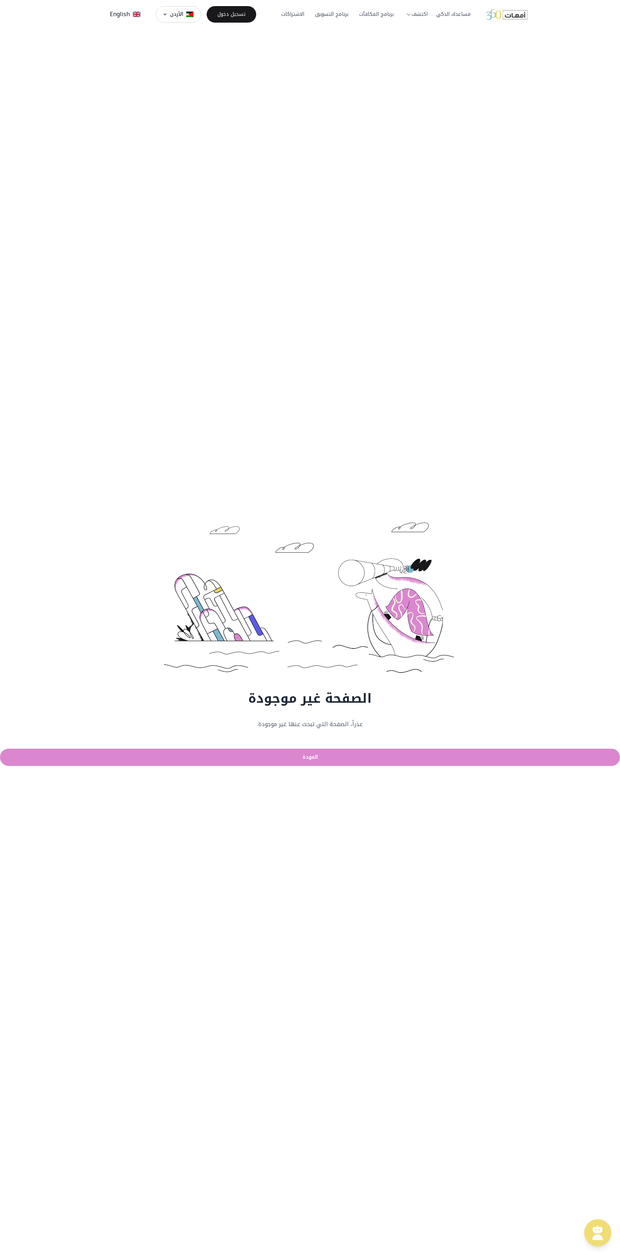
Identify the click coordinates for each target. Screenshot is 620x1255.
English (120, 14)
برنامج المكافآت (376, 14)
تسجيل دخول (231, 14)
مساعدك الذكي (453, 14)
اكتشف (420, 14)
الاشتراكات (292, 14)
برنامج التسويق (331, 14)
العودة (310, 757)
